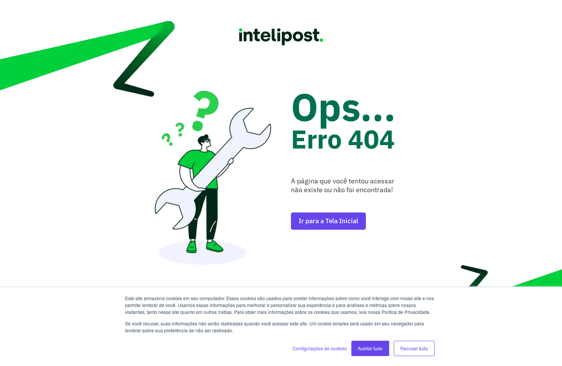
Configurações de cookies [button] (319, 348)
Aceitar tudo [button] (370, 348)
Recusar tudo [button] (414, 348)
